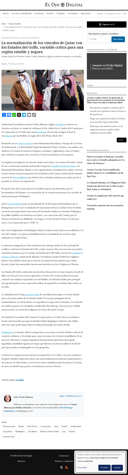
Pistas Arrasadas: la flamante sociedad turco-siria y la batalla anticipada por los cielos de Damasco (106, 160)
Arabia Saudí (76, 427)
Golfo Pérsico (32, 427)
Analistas (86, 13)
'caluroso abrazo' (25, 144)
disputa (9, 136)
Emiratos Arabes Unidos (49, 432)
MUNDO (50, 13)
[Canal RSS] (66, 467)
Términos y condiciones (64, 461)
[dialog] (101, 462)
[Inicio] (64, 5)
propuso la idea (32, 295)
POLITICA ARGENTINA (22, 13)
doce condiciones (20, 178)
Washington (7, 333)
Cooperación (45, 427)
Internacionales (15, 24)
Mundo (21, 427)
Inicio (6, 13)
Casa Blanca (32, 432)
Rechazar (104, 468)
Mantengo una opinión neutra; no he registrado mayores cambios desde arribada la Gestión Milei (106, 129)
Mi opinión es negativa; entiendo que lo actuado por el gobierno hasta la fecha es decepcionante (108, 111)
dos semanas (40, 132)
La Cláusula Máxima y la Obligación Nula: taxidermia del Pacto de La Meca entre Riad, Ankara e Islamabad (106, 186)
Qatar (56, 427)
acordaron (60, 125)
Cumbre (64, 427)
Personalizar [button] (82, 468)
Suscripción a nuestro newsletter (103, 34)
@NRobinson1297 (74, 396)
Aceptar (117, 468)
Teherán (71, 432)
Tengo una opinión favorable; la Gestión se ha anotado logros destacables (107, 120)
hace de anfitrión (14, 204)
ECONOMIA (73, 13)
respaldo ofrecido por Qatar (63, 166)
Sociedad (39, 13)
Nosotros (21, 461)
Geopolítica (7, 432)
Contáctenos (64, 456)
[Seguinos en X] (61, 467)
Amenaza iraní (8, 437)
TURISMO (60, 13)
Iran (64, 432)
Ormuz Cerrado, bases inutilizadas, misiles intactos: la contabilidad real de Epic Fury (105, 173)
